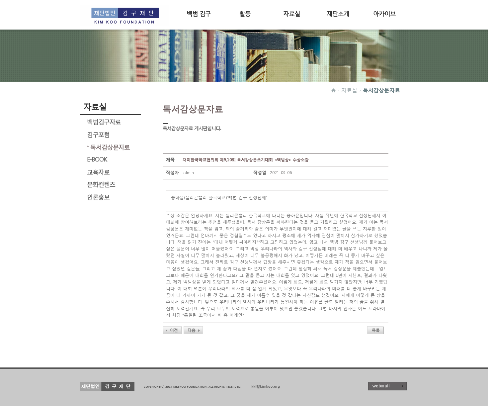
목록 (376, 330)
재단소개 (338, 12)
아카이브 (384, 12)
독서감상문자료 (381, 90)
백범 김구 (199, 12)
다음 (192, 330)
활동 (245, 12)
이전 (174, 330)
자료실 (291, 12)
